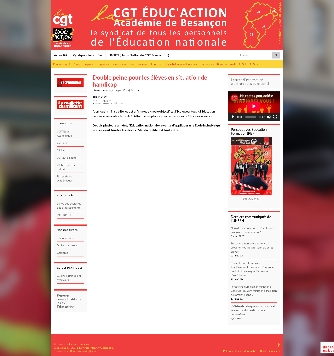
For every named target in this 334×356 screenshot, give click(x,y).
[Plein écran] (275, 117)
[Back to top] (325, 333)
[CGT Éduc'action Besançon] (278, 344)
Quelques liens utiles (88, 55)
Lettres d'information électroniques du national (250, 81)
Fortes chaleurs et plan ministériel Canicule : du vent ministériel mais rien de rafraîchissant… (254, 290)
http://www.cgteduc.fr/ (102, 347)
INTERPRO (64, 215)
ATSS (253, 64)
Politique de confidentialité (239, 351)
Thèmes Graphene (86, 351)
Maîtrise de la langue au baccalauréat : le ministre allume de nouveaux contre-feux (253, 310)
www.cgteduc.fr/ (113, 103)
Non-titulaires (138, 64)
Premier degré (61, 64)
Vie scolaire (120, 64)
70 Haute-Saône (67, 157)
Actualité (60, 55)
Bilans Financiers (270, 351)
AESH (242, 64)
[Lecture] (233, 117)
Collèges (116, 90)
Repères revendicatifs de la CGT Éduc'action (69, 301)
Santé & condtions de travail (218, 64)
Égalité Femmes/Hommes (181, 64)
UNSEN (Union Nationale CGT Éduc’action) (139, 55)
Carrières (62, 252)
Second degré (82, 64)
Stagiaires (103, 64)
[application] (254, 106)
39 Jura (61, 150)
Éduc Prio (157, 64)
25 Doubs (62, 142)
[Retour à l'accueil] (167, 25)
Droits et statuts (67, 245)
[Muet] (269, 117)
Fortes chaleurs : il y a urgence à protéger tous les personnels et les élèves (252, 247)
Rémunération (65, 238)
